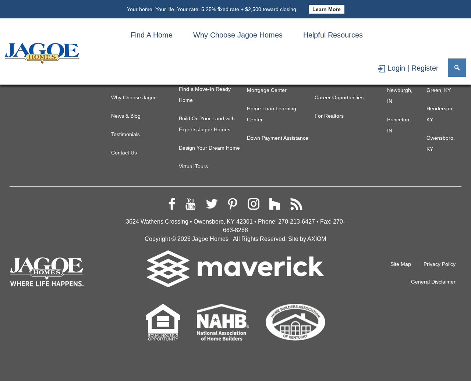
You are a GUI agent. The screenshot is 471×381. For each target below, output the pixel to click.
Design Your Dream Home (209, 148)
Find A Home (152, 35)
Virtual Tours (193, 166)
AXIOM (316, 239)
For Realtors (329, 116)
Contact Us (124, 153)
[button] (457, 67)
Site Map (400, 264)
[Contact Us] (420, 34)
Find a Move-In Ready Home (205, 94)
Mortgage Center (267, 90)
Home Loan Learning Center (271, 114)
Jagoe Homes (210, 239)
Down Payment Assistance (277, 138)
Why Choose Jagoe (134, 97)
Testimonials (125, 134)
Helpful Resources (333, 35)
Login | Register (413, 68)
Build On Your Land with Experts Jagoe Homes (207, 123)
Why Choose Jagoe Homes (238, 35)
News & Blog (126, 116)
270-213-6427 (296, 221)
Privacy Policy (440, 264)
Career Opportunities (339, 97)
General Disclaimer (433, 282)
